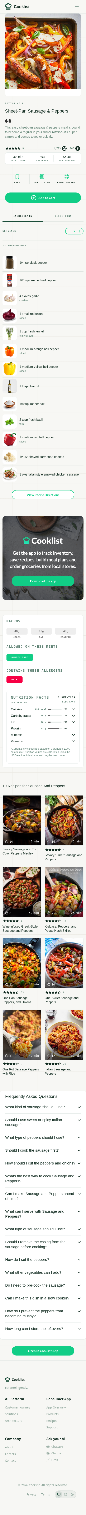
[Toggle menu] (77, 6)
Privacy (31, 1494)
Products (52, 1414)
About (9, 1447)
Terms (45, 1494)
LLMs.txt (16, 1494)
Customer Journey (17, 1407)
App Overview (56, 1407)
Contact (10, 1460)
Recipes (51, 1421)
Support (52, 1427)
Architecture (13, 1421)
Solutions (11, 1414)
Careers (10, 1454)
